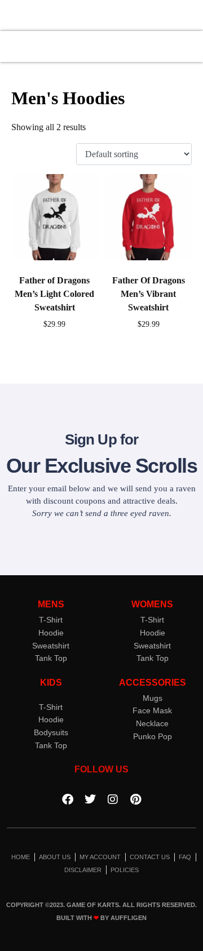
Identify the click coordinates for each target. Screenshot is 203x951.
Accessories (152, 682)
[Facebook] (67, 799)
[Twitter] (90, 799)
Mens (51, 604)
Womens (152, 604)
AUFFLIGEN (129, 917)
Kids (51, 682)
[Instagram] (113, 799)
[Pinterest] (135, 799)
